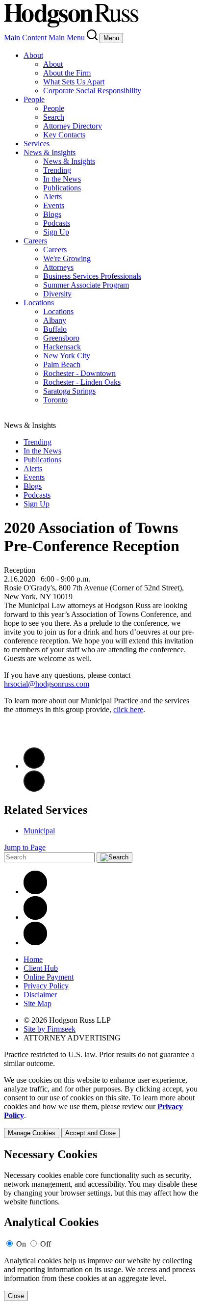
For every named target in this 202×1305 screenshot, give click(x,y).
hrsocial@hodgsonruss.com (46, 684)
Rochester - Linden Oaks (82, 382)
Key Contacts (64, 135)
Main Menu (67, 37)
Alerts (52, 196)
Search (53, 117)
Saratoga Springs (69, 391)
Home (33, 959)
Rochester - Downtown (79, 373)
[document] (101, 1225)
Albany (54, 320)
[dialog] (101, 1107)
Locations (39, 302)
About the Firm (67, 73)
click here (128, 709)
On (21, 1244)
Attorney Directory (72, 126)
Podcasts (56, 223)
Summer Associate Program (86, 285)
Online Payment (49, 977)
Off (45, 1244)
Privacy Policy (46, 986)
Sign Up (56, 232)
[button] (34, 789)
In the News (62, 179)
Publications (62, 188)
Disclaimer (40, 994)
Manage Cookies (31, 1133)
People (34, 99)
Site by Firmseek (50, 1029)
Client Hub (41, 968)
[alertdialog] (101, 1225)
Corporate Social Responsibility (92, 90)
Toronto (55, 400)
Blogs (52, 214)
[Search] (93, 37)
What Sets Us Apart (73, 82)
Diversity (57, 294)
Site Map (37, 1003)
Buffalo (55, 329)
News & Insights (50, 152)
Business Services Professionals (92, 276)
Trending (57, 170)
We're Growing (67, 258)
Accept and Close (90, 1133)
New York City (66, 355)
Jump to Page (25, 847)
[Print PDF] (34, 766)
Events (53, 205)
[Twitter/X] (35, 917)
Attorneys (58, 267)
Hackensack (62, 347)
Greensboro (61, 338)
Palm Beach (61, 364)
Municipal (39, 830)
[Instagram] (35, 942)
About (33, 55)
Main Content (25, 37)
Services (37, 143)
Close (16, 1296)
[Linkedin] (35, 891)
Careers (35, 241)
